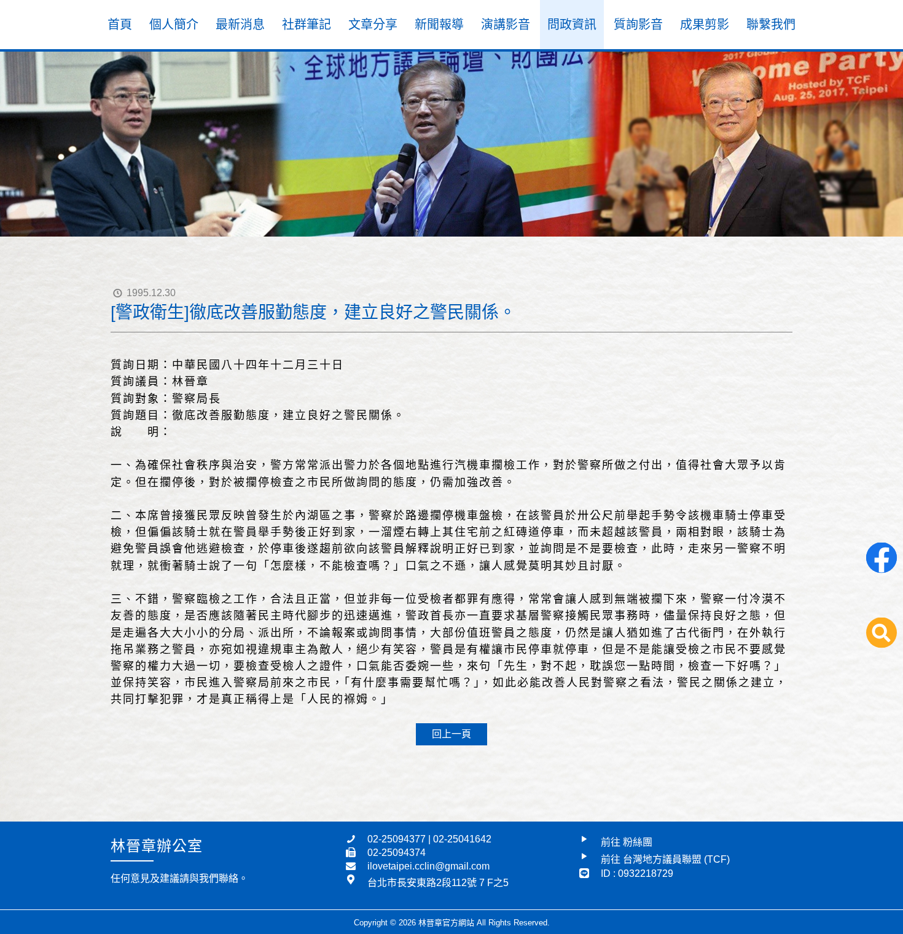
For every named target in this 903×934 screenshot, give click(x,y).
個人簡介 (173, 24)
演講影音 (505, 24)
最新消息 (240, 24)
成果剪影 (704, 24)
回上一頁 (451, 734)
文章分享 (372, 24)
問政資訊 (571, 24)
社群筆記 (306, 24)
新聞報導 (439, 24)
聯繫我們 (771, 24)
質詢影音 (638, 24)
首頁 (120, 24)
